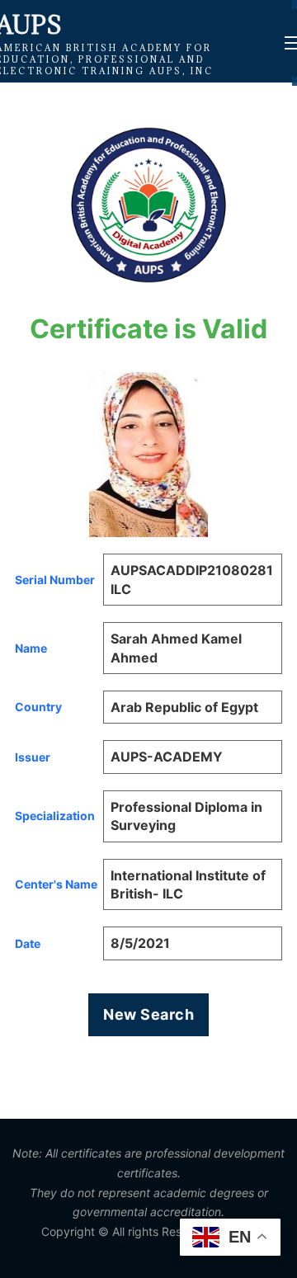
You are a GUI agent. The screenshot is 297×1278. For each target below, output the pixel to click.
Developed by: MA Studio (148, 1247)
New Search (148, 1014)
